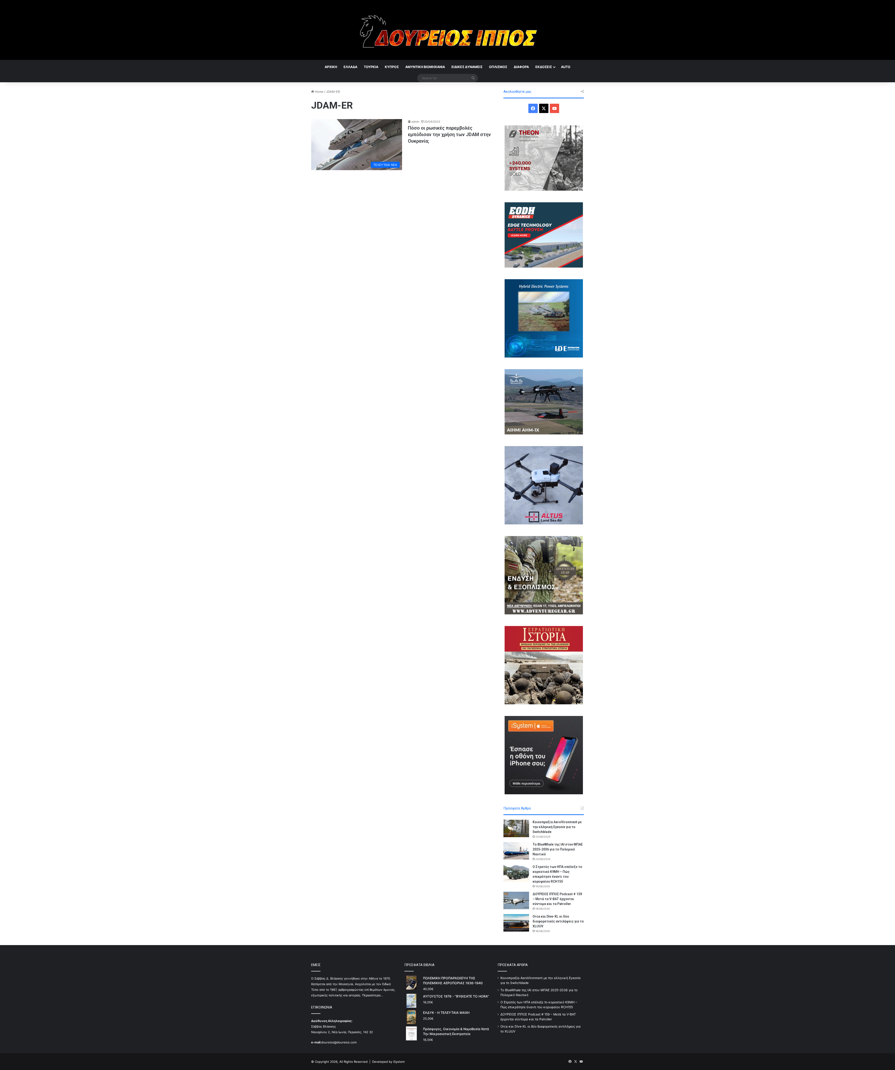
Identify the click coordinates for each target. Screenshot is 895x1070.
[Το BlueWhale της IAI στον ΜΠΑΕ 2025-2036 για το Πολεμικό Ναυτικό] (516, 851)
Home (319, 91)
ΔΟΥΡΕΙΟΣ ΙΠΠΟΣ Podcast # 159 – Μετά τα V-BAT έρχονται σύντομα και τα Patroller (557, 899)
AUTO (565, 67)
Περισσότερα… (372, 995)
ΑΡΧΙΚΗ (331, 67)
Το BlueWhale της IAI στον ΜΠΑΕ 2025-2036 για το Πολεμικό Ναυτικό (558, 849)
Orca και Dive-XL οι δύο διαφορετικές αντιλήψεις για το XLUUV (558, 921)
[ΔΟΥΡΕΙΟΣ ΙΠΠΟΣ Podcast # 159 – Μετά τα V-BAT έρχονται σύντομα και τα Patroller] (516, 900)
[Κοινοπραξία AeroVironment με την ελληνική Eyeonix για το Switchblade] (516, 828)
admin (415, 121)
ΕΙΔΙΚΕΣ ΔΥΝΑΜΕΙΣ (466, 67)
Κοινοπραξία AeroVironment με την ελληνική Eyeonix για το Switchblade (557, 827)
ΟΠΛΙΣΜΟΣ (498, 67)
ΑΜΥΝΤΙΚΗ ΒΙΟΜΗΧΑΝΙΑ (425, 67)
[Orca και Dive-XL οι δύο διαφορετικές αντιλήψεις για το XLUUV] (516, 923)
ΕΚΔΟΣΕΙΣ (543, 67)
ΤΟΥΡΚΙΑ (371, 67)
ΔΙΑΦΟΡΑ (521, 67)
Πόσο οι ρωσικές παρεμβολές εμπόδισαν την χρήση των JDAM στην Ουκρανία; (449, 134)
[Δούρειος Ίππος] (448, 30)
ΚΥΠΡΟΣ (392, 67)
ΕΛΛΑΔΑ (350, 67)
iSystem (399, 1061)
